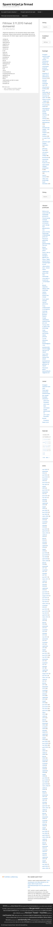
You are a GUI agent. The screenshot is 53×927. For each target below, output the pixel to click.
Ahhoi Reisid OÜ (15, 906)
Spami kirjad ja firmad (18, 4)
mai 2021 (44, 497)
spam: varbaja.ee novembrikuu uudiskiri (12, 88)
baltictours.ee (19, 908)
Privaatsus (46, 420)
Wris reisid (32, 921)
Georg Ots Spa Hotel (38, 910)
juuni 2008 (45, 780)
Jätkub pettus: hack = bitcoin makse (46, 268)
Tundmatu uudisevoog (11, 877)
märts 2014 (45, 617)
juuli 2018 (44, 553)
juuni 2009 (45, 743)
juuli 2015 (44, 597)
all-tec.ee (23, 906)
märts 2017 (45, 579)
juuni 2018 (45, 555)
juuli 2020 (44, 510)
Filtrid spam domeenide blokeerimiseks (10, 15)
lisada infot (45, 120)
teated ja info (7, 86)
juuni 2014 (45, 611)
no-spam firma (46, 138)
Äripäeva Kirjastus (49, 923)
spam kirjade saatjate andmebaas (45, 166)
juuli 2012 (44, 653)
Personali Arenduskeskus (24, 917)
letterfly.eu (49, 913)
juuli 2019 (44, 529)
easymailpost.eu (31, 910)
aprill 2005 (45, 866)
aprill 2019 (45, 531)
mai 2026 (44, 469)
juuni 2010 (45, 706)
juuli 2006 (45, 831)
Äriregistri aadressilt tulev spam (28, 12)
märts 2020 (45, 516)
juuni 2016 (45, 593)
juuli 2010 (44, 704)
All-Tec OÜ (28, 906)
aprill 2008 (45, 784)
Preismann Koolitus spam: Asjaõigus (12, 89)
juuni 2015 (45, 599)
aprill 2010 (45, 710)
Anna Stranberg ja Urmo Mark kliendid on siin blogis (39, 882)
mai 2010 (44, 708)
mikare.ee (50, 915)
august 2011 (45, 673)
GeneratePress (23, 925)
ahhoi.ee (9, 906)
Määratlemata (46, 122)
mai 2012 (44, 657)
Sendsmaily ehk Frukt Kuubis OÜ (45, 161)
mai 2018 (44, 556)
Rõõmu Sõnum (43, 917)
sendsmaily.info (24, 920)
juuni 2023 (45, 482)
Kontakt (39, 12)
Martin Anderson (34, 915)
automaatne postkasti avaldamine (45, 68)
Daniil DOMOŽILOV (13, 910)
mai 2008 (44, 782)
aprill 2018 (45, 558)
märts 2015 (45, 603)
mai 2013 (44, 637)
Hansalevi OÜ (22, 913)
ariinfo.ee (12, 908)
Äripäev (49, 922)
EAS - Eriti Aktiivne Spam (23, 910)
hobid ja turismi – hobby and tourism (46, 101)
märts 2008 (45, 785)
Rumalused (45, 157)
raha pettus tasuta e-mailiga (45, 154)
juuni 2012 (45, 655)
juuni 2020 (45, 512)
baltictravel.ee (25, 908)
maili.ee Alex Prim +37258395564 (21, 915)
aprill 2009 (45, 747)
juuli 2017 (44, 577)
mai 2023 (44, 484)
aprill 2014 (45, 615)
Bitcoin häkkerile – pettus (45, 249)
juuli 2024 (44, 475)
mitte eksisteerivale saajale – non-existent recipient (46, 129)
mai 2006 (44, 833)
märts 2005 (45, 868)
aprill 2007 (45, 805)
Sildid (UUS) (24, 15)
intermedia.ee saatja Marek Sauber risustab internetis (46, 112)
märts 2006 (45, 837)
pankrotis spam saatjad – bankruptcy (46, 143)
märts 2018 (45, 560)
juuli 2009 (45, 741)
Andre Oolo (40, 906)
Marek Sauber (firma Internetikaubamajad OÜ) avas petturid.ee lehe (39, 885)
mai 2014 (44, 613)
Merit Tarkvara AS (43, 915)
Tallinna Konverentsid (46, 920)
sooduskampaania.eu (36, 920)
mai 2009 (44, 745)
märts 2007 (45, 807)
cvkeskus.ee (43, 908)
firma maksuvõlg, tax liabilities (46, 92)
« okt (43, 457)
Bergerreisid (34, 908)
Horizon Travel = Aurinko (36, 913)
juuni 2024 (45, 477)
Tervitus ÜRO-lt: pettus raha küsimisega (46, 326)
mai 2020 (44, 514)
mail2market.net (8, 915)
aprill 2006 (45, 835)
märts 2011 (45, 677)
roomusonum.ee (34, 917)
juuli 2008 (44, 778)
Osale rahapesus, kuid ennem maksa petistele (45, 333)
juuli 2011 (44, 675)
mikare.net (8, 917)
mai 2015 (44, 601)
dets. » (47, 457)
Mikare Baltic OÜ (14, 917)
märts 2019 (45, 533)
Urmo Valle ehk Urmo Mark (18, 921)
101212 (5, 906)
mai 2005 (44, 864)
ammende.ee (34, 906)
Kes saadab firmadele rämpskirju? (9, 12)
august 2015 (45, 595)
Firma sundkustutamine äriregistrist (46, 307)
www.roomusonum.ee (41, 922)
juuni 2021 (45, 495)
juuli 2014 (44, 609)
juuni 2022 (45, 490)
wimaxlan (27, 922)
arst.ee (16, 908)
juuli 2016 (44, 591)
